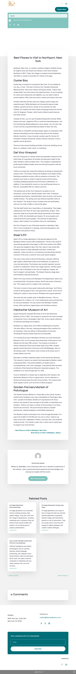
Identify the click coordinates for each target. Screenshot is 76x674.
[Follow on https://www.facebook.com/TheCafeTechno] (10, 24)
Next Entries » (63, 575)
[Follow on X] (45, 623)
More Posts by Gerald (38, 478)
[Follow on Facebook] (41, 623)
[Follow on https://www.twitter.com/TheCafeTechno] (14, 24)
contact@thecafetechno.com (50, 617)
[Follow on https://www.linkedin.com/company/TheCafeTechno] (18, 24)
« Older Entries (13, 575)
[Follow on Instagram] (49, 623)
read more (13, 530)
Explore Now (61, 9)
